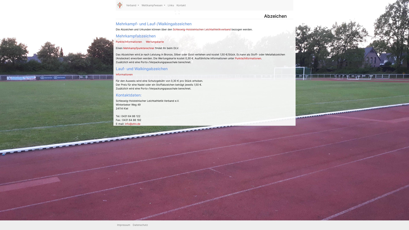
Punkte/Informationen (129, 41)
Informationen (124, 74)
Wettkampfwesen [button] (152, 5)
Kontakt (181, 5)
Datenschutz (140, 224)
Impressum (123, 224)
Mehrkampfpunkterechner (138, 48)
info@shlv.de (132, 123)
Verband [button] (131, 5)
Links (171, 5)
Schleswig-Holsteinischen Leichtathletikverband (202, 29)
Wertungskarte (155, 41)
